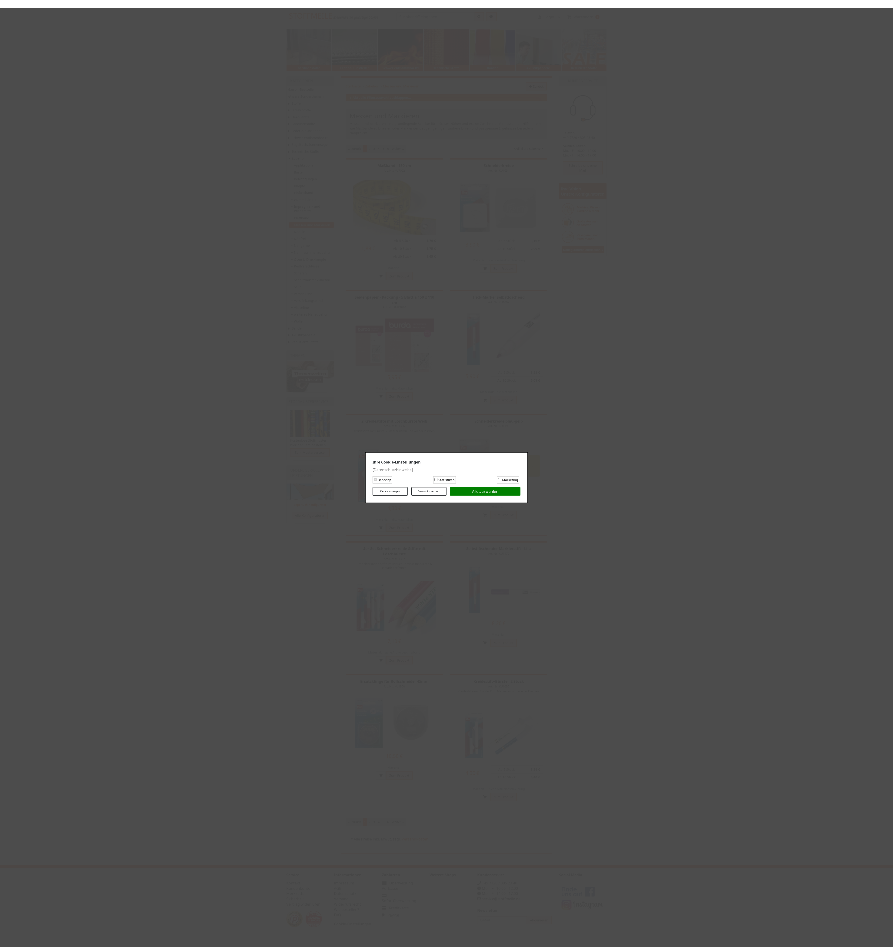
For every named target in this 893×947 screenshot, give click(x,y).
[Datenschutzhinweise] (393, 465)
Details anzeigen (390, 487)
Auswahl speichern (429, 487)
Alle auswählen (485, 487)
